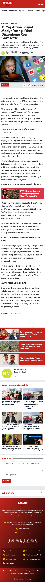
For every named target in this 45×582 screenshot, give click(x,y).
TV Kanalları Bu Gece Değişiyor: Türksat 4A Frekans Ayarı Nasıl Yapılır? (33, 448)
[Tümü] (42, 493)
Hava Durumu (10, 551)
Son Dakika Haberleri (33, 559)
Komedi (13, 573)
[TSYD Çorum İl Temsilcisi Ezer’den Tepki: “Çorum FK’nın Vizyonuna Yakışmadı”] (12, 417)
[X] (13, 541)
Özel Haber (37, 571)
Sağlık (32, 573)
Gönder (6, 481)
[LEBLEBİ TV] (7, 4)
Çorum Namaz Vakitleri (34, 551)
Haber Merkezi (20, 372)
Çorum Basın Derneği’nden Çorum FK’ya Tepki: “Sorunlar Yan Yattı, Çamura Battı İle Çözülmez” (33, 405)
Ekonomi (20, 573)
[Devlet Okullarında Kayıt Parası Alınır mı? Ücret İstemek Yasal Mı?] (12, 394)
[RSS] (35, 541)
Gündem (13, 11)
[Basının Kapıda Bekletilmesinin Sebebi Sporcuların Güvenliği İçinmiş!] (33, 417)
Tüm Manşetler (11, 559)
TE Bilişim (28, 579)
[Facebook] (9, 541)
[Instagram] (17, 541)
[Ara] (39, 4)
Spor (38, 11)
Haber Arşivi (10, 563)
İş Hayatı (24, 571)
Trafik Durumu (10, 555)
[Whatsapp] (32, 541)
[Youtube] (20, 541)
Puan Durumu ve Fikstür (34, 555)
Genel (4, 11)
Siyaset (22, 11)
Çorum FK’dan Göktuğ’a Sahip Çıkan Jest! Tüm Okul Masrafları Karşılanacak (11, 448)
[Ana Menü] (42, 4)
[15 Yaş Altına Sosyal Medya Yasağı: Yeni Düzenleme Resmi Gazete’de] (22, 69)
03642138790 (24, 529)
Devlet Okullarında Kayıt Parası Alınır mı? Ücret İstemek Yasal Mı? (11, 403)
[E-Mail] (15, 376)
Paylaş (6, 85)
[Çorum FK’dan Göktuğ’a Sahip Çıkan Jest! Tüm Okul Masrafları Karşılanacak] (12, 439)
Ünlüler (11, 571)
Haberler (4, 23)
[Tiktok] (24, 541)
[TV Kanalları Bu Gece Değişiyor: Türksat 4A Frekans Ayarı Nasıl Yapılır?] (33, 439)
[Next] (28, 541)
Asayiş (30, 11)
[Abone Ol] (38, 85)
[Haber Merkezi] (7, 373)
